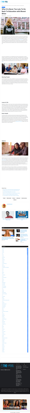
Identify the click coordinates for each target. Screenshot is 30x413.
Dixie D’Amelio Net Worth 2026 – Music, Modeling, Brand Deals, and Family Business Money (19, 372)
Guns (3, 330)
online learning (24, 198)
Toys (2, 301)
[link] (4, 400)
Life (2, 253)
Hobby (3, 291)
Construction (4, 306)
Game (3, 258)
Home (3, 5)
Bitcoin (3, 336)
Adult (4, 198)
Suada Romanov (9, 204)
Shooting (3, 339)
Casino (3, 252)
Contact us (24, 369)
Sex (2, 288)
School (15, 199)
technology (3, 283)
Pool (2, 278)
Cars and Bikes (4, 286)
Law (2, 268)
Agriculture (3, 321)
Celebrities (3, 296)
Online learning (4, 159)
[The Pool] (4, 2)
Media (3, 326)
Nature (3, 335)
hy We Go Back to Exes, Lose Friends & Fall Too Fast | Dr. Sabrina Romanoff (11, 400)
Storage (3, 341)
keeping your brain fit (19, 121)
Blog (2, 281)
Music (3, 297)
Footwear (3, 346)
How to (3, 310)
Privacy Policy (18, 412)
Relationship (3, 282)
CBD (2, 273)
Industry (3, 302)
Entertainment (4, 292)
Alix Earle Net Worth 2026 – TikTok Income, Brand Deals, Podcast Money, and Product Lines (8, 238)
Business (3, 248)
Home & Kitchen (4, 277)
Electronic (3, 307)
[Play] (24, 407)
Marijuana (3, 315)
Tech (3, 254)
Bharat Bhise (21, 39)
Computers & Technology (5, 267)
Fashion (3, 262)
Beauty (3, 272)
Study (3, 320)
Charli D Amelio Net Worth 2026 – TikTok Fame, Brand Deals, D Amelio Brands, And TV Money (19, 377)
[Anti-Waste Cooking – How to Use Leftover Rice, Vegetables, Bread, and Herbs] (18, 240)
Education (5, 5)
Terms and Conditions (13, 412)
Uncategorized (4, 287)
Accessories (3, 331)
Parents (3, 316)
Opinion (3, 344)
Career (14, 198)
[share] (19, 400)
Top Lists (3, 317)
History (3, 350)
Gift (2, 312)
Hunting (3, 340)
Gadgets (3, 349)
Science (3, 345)
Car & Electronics (4, 263)
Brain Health (9, 198)
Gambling (3, 259)
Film (2, 325)
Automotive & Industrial (5, 311)
